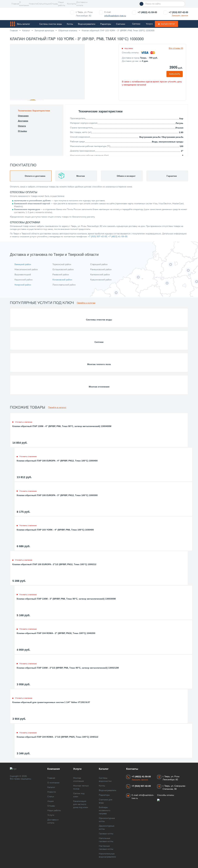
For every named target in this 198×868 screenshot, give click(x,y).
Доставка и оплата (81, 4)
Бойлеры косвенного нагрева (104, 810)
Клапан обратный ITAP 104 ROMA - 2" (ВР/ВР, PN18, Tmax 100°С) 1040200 (56, 633)
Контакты (71, 3)
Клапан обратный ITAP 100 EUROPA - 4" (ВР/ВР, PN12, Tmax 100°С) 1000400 (57, 460)
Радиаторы (105, 24)
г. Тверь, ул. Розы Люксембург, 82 (84, 14)
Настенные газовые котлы (106, 848)
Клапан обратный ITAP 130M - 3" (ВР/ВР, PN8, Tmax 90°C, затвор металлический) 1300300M (66, 599)
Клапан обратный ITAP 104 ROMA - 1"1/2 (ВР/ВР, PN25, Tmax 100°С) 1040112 (57, 737)
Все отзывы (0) (176, 48)
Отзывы (54, 3)
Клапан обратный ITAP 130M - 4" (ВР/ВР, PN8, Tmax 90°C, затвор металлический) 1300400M (61, 426)
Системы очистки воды (50, 24)
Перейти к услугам (86, 302)
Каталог (51, 787)
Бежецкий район (23, 264)
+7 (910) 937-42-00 (178, 12)
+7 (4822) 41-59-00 (147, 12)
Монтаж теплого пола (99, 364)
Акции (47, 3)
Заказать (174, 74)
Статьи (40, 3)
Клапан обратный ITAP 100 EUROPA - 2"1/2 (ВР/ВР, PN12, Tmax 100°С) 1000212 (54, 564)
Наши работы (61, 4)
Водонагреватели (86, 24)
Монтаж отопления (99, 386)
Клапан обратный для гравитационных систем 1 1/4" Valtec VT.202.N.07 (51, 702)
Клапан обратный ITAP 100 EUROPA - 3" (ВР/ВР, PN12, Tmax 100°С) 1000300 (57, 495)
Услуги (149, 23)
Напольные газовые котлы (106, 840)
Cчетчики (120, 24)
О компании (24, 4)
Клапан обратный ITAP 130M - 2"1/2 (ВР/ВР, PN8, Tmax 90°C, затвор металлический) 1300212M (68, 668)
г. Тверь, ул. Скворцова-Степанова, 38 (174, 787)
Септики (136, 23)
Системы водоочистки (105, 780)
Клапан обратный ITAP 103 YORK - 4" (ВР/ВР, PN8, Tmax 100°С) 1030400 (55, 529)
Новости (33, 3)
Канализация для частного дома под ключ (80, 804)
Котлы (70, 24)
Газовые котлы (106, 833)
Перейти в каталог (57, 407)
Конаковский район (62, 279)
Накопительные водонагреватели (107, 855)
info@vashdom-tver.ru (115, 15)
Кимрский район (23, 284)
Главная (15, 3)
